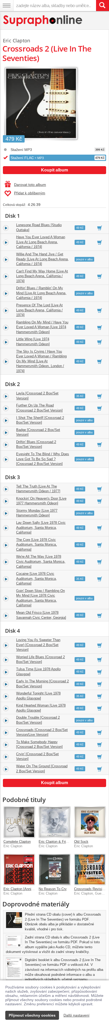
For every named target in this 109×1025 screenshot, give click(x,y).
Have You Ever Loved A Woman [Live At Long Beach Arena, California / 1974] (40, 242)
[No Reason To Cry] (54, 869)
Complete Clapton (17, 842)
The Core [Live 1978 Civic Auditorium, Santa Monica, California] (36, 544)
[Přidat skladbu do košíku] (100, 228)
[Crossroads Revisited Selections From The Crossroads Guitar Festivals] (90, 869)
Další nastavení (76, 1015)
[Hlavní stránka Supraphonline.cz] (43, 20)
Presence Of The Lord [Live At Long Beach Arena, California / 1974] (39, 310)
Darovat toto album (30, 184)
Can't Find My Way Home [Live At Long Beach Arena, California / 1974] (42, 276)
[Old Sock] (90, 822)
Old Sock (81, 842)
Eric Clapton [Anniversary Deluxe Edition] (35, 889)
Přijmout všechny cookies (32, 1015)
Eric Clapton (16, 40)
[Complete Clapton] (19, 822)
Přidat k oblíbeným (29, 193)
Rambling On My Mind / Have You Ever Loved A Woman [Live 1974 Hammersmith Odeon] (42, 327)
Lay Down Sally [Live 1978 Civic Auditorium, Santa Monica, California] (41, 527)
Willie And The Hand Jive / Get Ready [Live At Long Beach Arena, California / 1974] (42, 259)
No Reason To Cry (53, 889)
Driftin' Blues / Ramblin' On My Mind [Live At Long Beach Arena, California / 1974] (41, 293)
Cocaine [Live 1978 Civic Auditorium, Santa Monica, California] (36, 578)
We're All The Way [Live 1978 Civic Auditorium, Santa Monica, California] (40, 561)
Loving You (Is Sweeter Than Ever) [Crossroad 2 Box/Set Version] (38, 645)
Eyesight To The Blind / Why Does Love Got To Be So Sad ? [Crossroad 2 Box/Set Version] (42, 459)
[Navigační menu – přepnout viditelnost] (6, 5)
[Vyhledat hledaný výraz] (102, 5)
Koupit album (54, 170)
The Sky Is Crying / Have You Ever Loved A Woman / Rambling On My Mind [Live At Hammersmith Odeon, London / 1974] (41, 361)
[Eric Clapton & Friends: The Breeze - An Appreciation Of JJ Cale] (54, 822)
